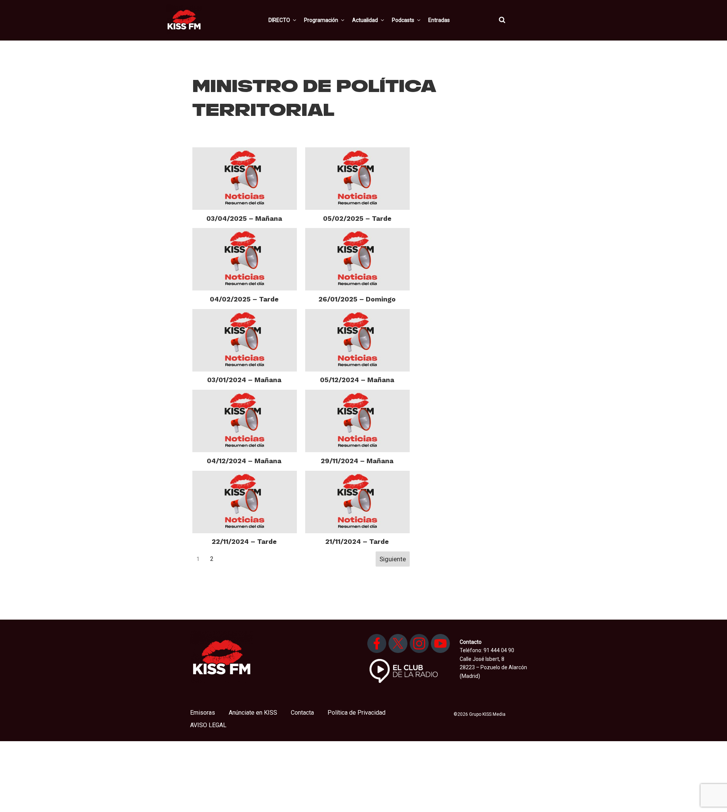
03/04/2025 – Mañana (244, 218)
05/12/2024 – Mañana (357, 380)
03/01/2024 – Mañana (244, 380)
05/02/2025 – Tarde (357, 218)
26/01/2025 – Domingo (357, 299)
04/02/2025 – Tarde (244, 299)
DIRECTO (279, 20)
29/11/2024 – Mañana (357, 461)
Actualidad (365, 20)
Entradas (439, 20)
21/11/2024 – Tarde (357, 541)
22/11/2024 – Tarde (244, 541)
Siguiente (392, 559)
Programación (321, 20)
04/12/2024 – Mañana (244, 461)
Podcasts (403, 20)
